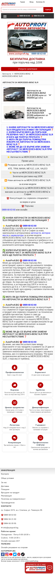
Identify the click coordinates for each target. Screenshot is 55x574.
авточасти (36, 233)
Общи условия (7, 478)
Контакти (5, 474)
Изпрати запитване (27, 69)
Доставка (5, 486)
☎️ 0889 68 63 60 (23, 16)
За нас (4, 482)
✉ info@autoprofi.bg (9, 528)
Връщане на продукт (10, 492)
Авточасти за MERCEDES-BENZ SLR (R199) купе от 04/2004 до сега (37, 94)
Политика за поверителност (13, 499)
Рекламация (6, 496)
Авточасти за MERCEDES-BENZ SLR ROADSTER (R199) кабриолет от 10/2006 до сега (37, 113)
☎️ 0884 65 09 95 (8, 523)
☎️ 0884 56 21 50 (37, 16)
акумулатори (17, 235)
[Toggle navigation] (5, 16)
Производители (8, 503)
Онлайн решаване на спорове (14, 547)
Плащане (5, 489)
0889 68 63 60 (8, 210)
